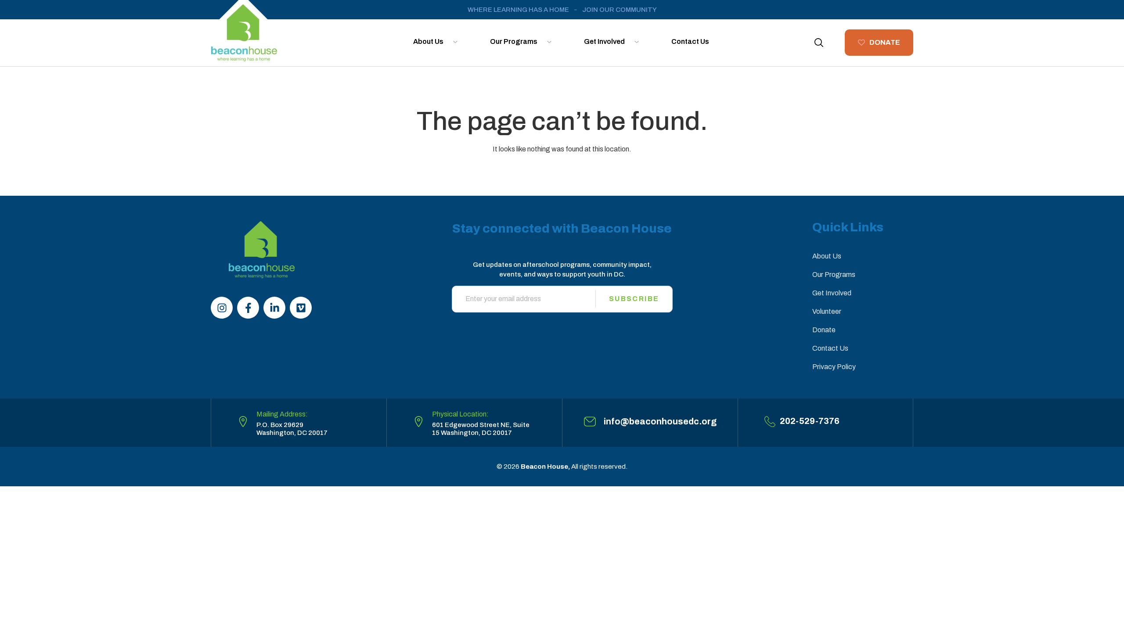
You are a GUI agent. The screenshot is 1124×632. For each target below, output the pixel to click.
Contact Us (690, 41)
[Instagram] (222, 308)
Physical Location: (460, 414)
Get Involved (604, 41)
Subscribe (634, 298)
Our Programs (513, 41)
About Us (428, 41)
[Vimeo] (301, 308)
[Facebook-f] (248, 308)
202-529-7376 (809, 421)
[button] (819, 43)
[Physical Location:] (418, 421)
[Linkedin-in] (274, 308)
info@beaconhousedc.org (660, 421)
